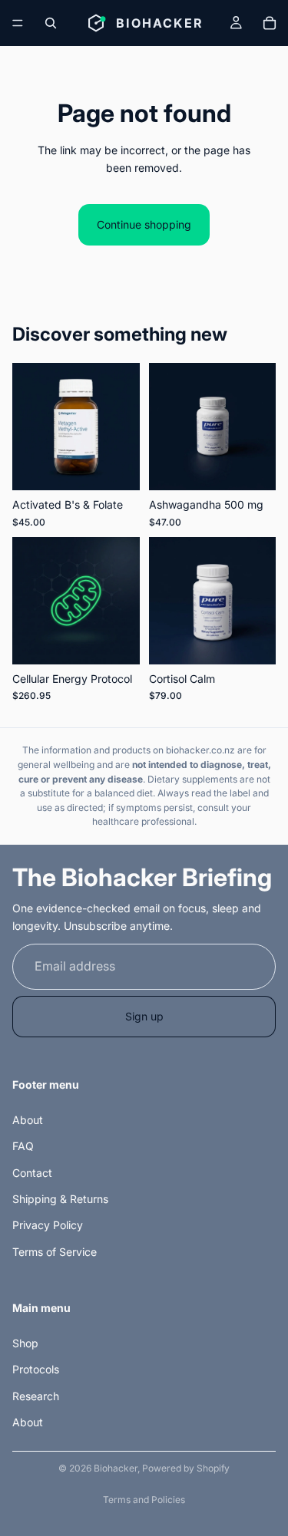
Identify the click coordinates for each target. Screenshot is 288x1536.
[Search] (51, 23)
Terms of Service (54, 1251)
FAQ (23, 1145)
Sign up (144, 1016)
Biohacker (115, 1468)
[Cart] (269, 23)
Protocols (35, 1369)
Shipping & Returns (60, 1198)
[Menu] (17, 23)
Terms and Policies (144, 1499)
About (27, 1119)
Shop (25, 1343)
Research (35, 1396)
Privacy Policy (47, 1225)
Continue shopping (144, 224)
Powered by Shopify (186, 1468)
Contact (32, 1172)
